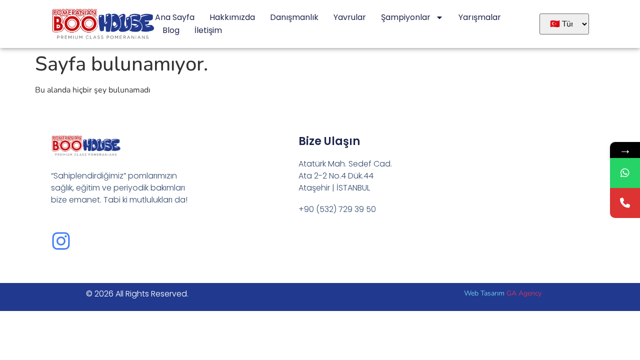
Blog (171, 30)
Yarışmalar (479, 17)
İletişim (208, 30)
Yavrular (350, 17)
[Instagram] (61, 241)
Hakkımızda (232, 17)
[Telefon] (625, 203)
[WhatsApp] (625, 173)
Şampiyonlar (405, 17)
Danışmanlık (294, 17)
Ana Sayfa (174, 17)
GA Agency (524, 293)
